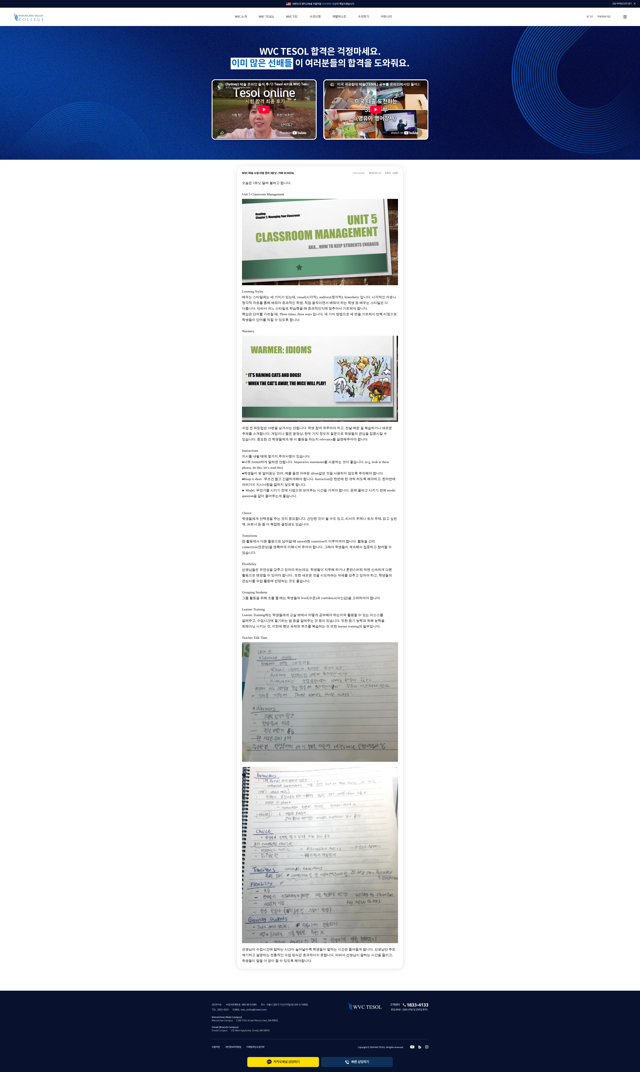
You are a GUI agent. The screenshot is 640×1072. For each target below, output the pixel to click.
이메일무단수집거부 (255, 1047)
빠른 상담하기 (360, 1062)
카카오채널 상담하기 (286, 1062)
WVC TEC (292, 17)
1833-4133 (417, 1004)
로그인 (589, 16)
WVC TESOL (266, 17)
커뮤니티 (386, 17)
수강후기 (363, 17)
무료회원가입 (603, 16)
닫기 (634, 4)
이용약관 (216, 1047)
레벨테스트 (339, 17)
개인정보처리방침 (233, 1047)
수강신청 (315, 17)
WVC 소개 (241, 17)
